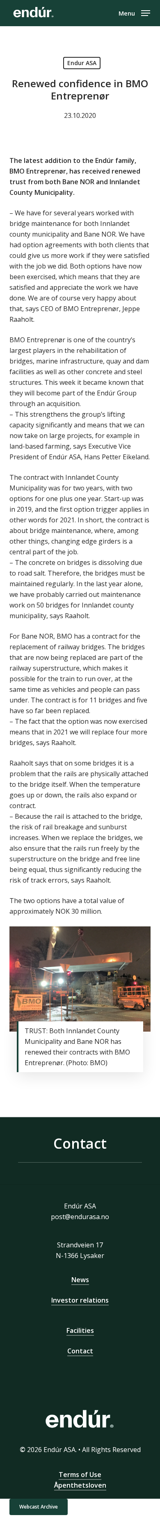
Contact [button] (80, 1350)
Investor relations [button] (80, 1300)
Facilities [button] (80, 1330)
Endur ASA (81, 63)
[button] (134, 12)
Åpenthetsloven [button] (80, 1485)
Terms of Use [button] (80, 1474)
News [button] (80, 1279)
